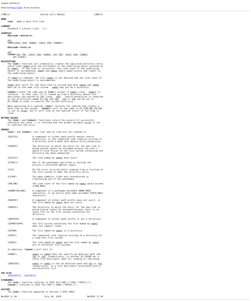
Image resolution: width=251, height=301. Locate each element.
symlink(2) (14, 275)
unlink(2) (30, 275)
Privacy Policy (17, 8)
